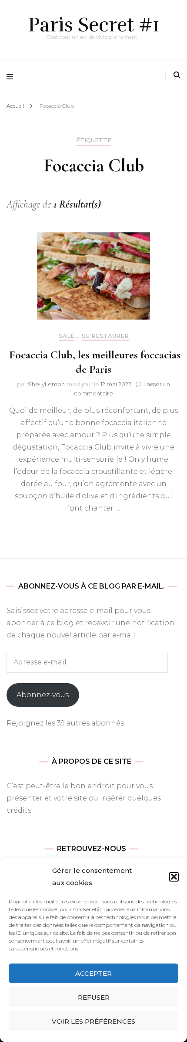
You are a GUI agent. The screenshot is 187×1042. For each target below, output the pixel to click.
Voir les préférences (93, 1021)
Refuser (94, 997)
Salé (66, 336)
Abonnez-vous (43, 695)
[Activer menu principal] (12, 77)
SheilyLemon (46, 384)
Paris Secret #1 (93, 25)
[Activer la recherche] (177, 75)
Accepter (93, 973)
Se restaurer (105, 336)
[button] (174, 876)
